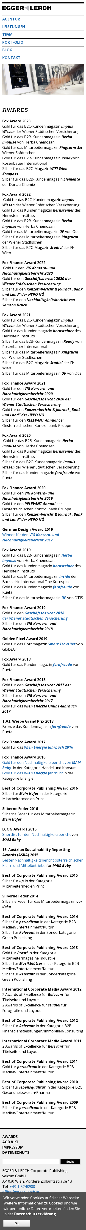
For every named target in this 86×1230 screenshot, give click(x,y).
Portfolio (12, 42)
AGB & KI (10, 1141)
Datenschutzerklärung (35, 1213)
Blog (7, 49)
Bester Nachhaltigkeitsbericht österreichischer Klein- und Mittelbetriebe (42, 863)
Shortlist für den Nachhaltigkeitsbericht (37, 834)
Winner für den (30, 537)
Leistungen (13, 26)
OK (17, 1223)
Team (7, 34)
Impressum (13, 1147)
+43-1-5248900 (22, 1186)
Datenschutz (16, 1152)
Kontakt (11, 57)
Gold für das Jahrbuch (33, 773)
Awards (10, 1136)
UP (63, 597)
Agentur (11, 19)
